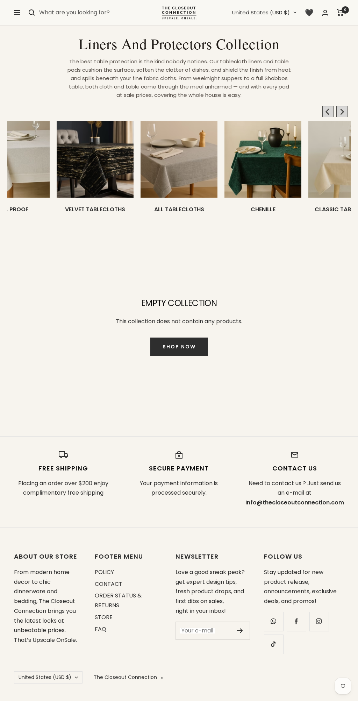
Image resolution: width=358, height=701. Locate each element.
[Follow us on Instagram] (319, 621)
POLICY (104, 572)
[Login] (325, 13)
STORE (104, 617)
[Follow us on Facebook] (296, 621)
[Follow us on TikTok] (273, 644)
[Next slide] (342, 111)
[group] (95, 176)
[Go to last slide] (328, 111)
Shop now (179, 346)
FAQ (100, 629)
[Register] (240, 630)
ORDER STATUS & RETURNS (118, 600)
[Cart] (340, 12)
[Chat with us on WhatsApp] (273, 621)
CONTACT (108, 584)
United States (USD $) (261, 12)
